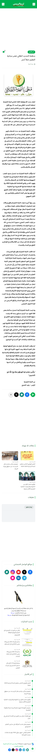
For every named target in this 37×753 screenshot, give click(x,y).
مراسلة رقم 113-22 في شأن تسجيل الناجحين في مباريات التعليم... (12, 665)
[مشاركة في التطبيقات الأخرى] (11, 394)
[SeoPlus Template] (33, 744)
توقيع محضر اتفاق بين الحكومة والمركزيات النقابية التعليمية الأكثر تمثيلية (28, 486)
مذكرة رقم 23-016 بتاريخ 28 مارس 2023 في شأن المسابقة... (12, 643)
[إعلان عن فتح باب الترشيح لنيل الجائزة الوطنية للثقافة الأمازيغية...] (27, 631)
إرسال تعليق (29, 507)
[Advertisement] (18, 30)
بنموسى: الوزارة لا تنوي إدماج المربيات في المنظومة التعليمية (17, 709)
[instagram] (12, 572)
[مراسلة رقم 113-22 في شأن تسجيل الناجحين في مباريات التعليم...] (27, 664)
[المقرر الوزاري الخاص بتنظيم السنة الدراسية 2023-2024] (27, 455)
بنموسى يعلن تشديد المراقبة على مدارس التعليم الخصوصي (18, 725)
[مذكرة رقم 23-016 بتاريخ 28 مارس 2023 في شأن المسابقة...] (27, 642)
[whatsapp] (7, 572)
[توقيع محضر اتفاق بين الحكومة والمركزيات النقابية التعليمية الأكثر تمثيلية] (27, 476)
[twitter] (24, 572)
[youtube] (18, 572)
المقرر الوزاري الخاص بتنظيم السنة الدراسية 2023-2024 (27, 465)
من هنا (12, 613)
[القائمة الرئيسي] (34, 4)
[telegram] (24, 578)
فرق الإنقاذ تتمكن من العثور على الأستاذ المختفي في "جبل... (17, 717)
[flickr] (12, 578)
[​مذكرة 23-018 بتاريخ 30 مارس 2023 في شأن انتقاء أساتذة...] (27, 652)
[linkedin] (18, 578)
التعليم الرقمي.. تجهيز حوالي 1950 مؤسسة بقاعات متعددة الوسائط (18, 733)
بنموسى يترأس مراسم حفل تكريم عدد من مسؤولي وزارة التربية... (10, 466)
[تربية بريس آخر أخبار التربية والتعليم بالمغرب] (18, 4)
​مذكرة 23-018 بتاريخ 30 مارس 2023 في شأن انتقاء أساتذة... (13, 654)
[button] (27, 394)
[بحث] (3, 4)
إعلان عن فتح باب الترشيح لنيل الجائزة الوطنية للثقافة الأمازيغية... (12, 632)
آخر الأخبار (31, 52)
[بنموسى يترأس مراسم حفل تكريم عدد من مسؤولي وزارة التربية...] (10, 455)
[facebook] (30, 572)
